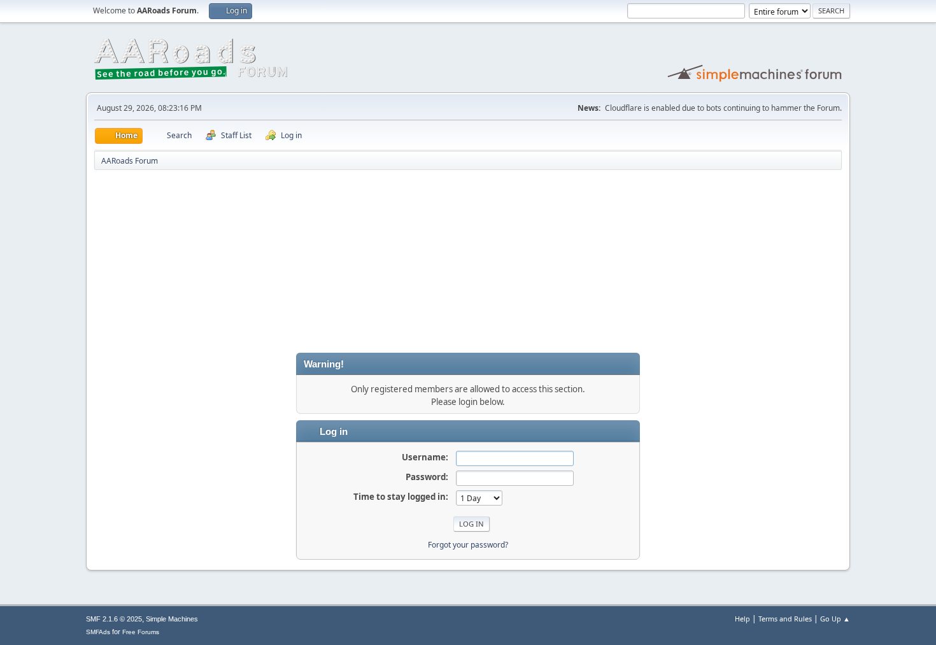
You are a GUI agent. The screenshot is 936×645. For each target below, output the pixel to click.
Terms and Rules (785, 618)
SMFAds (98, 631)
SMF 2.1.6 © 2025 (114, 619)
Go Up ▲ (835, 618)
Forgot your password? (468, 544)
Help (742, 618)
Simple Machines (172, 619)
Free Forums (140, 631)
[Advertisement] (468, 263)
